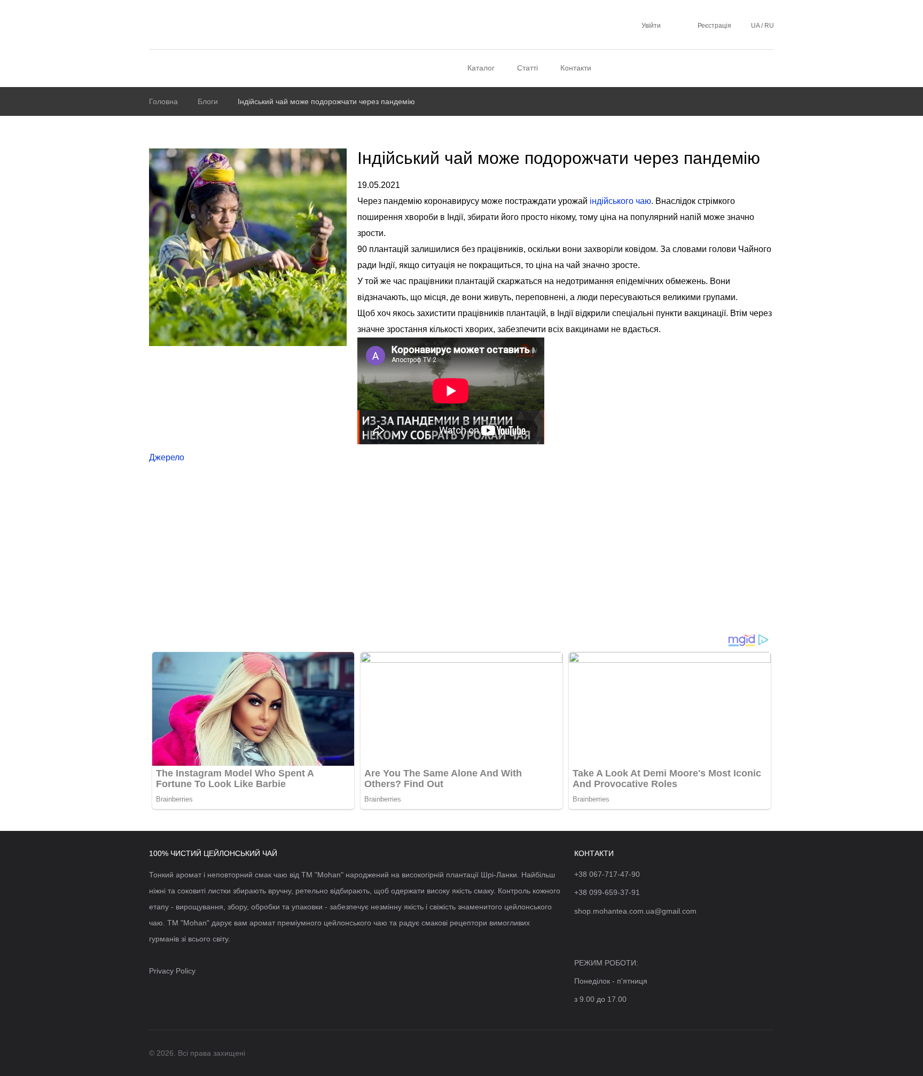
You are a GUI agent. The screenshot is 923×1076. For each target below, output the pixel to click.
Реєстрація (714, 25)
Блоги (208, 101)
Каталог (481, 68)
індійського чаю (620, 201)
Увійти (651, 25)
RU (768, 25)
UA (756, 25)
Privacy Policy (172, 971)
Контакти (575, 68)
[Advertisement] (461, 552)
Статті (527, 68)
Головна (163, 101)
